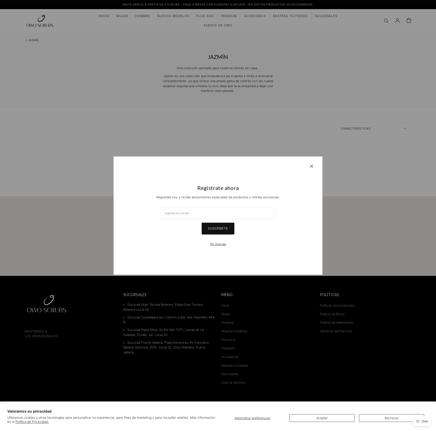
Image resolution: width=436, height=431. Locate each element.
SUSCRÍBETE (218, 228)
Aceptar (322, 418)
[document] (218, 215)
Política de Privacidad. (32, 421)
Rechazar (392, 418)
